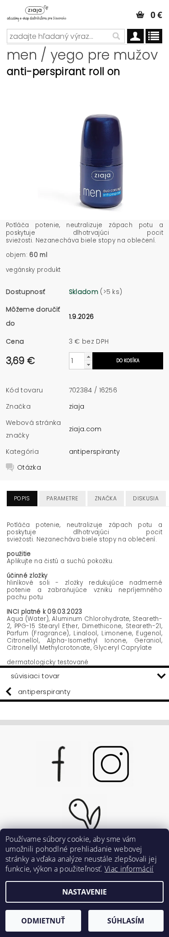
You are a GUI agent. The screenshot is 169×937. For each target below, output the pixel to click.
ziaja (77, 406)
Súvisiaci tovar (35, 676)
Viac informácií (129, 869)
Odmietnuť (43, 921)
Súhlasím (125, 921)
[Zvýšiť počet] (88, 356)
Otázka (29, 467)
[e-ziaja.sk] (42, 11)
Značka (106, 498)
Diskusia (146, 498)
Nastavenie (84, 892)
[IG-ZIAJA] (110, 763)
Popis (22, 498)
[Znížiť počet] (88, 364)
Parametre (62, 498)
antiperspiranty (94, 451)
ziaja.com (85, 429)
